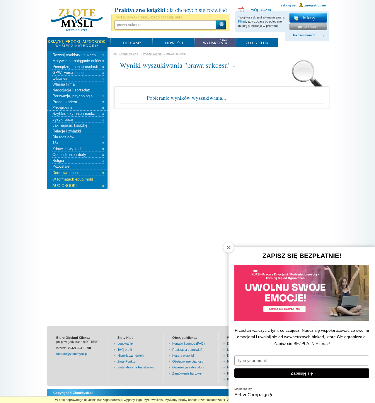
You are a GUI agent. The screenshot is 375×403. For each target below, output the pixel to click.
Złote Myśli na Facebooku (135, 367)
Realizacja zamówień (187, 349)
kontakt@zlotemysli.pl (71, 354)
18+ (78, 143)
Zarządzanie (78, 108)
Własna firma (78, 84)
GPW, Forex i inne (78, 72)
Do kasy (308, 18)
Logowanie (125, 343)
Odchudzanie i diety (78, 154)
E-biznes (78, 78)
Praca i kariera (78, 102)
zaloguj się (288, 5)
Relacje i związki (78, 131)
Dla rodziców (78, 137)
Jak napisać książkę (78, 125)
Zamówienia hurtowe (187, 373)
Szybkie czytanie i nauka (78, 113)
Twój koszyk (255, 8)
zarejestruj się (315, 5)
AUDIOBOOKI (78, 185)
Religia (78, 160)
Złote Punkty (126, 361)
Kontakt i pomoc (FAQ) (188, 343)
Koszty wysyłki (183, 355)
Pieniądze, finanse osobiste (78, 66)
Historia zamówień (130, 355)
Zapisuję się (302, 373)
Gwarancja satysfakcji (188, 367)
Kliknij (242, 21)
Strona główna (128, 53)
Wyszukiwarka (152, 53)
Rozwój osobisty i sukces (78, 55)
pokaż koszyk (308, 26)
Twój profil (124, 349)
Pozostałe (78, 166)
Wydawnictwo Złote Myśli (77, 20)
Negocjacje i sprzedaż (78, 90)
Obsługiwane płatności (188, 361)
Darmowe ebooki (78, 173)
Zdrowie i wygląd (78, 149)
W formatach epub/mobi (78, 179)
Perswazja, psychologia (78, 96)
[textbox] (164, 25)
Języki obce (78, 119)
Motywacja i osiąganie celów (78, 61)
